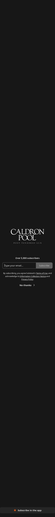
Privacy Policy (27, 279)
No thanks (25, 285)
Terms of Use (42, 273)
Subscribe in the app (30, 510)
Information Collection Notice (33, 276)
